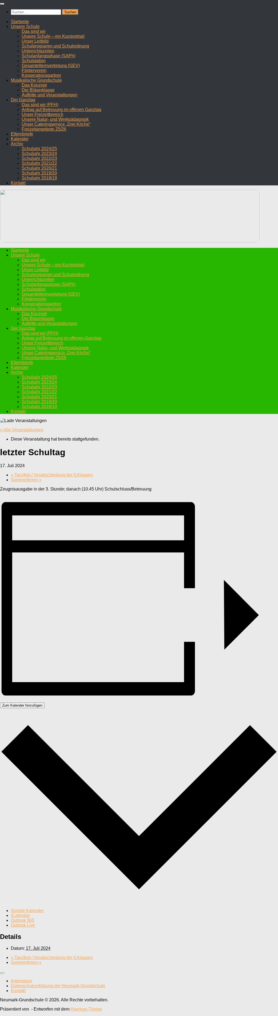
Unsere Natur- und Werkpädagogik (55, 119)
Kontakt (18, 183)
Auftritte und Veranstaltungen (49, 95)
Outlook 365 (22, 920)
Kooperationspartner (41, 75)
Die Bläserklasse (38, 90)
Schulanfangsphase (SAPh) (48, 55)
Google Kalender (27, 910)
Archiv (17, 143)
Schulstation (34, 60)
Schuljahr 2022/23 (39, 158)
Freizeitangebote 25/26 (44, 129)
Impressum (21, 981)
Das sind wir (34, 31)
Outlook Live (23, 925)
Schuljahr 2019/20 (39, 173)
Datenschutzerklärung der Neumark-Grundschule (58, 985)
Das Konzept (34, 85)
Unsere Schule (25, 26)
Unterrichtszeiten (38, 51)
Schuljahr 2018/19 (39, 178)
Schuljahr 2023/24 (39, 153)
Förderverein (34, 70)
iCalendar (20, 915)
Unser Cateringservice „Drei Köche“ (56, 124)
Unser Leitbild (35, 41)
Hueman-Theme (86, 1009)
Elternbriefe (22, 134)
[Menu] (2, 4)
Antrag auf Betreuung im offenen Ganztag (61, 109)
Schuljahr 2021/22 (39, 163)
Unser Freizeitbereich (42, 114)
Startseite (20, 21)
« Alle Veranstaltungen (21, 430)
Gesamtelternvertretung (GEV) (51, 65)
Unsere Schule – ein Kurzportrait (53, 36)
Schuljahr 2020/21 (39, 168)
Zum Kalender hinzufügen (22, 705)
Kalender (20, 139)
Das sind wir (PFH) (40, 104)
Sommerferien (26, 479)
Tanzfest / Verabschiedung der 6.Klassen (52, 475)
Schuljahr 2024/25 (39, 148)
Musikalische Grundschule (36, 80)
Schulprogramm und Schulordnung (55, 46)
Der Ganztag (23, 99)
